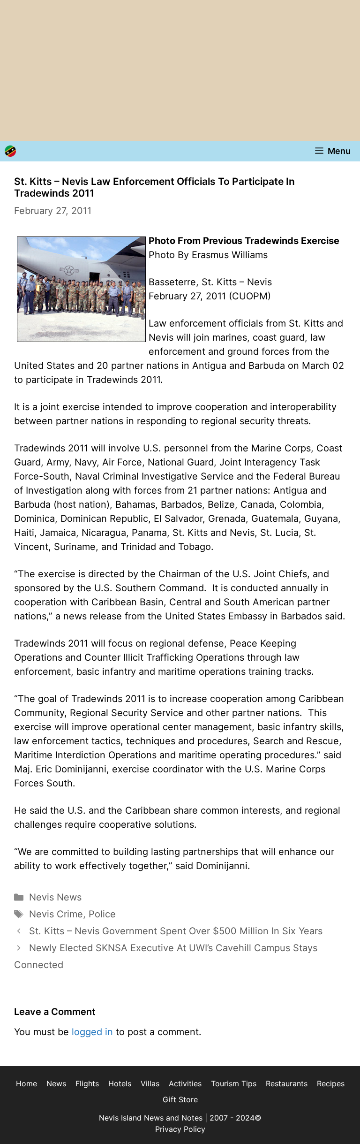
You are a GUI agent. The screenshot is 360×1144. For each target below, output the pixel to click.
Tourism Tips (233, 1083)
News (56, 1083)
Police (102, 914)
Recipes (331, 1083)
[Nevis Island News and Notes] (10, 151)
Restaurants (287, 1083)
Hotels (119, 1083)
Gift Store (180, 1099)
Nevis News (55, 897)
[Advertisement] (180, 70)
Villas (150, 1083)
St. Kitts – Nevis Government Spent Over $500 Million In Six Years (175, 931)
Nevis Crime (56, 914)
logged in (92, 1031)
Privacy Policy (180, 1129)
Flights (87, 1083)
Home (26, 1083)
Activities (185, 1083)
